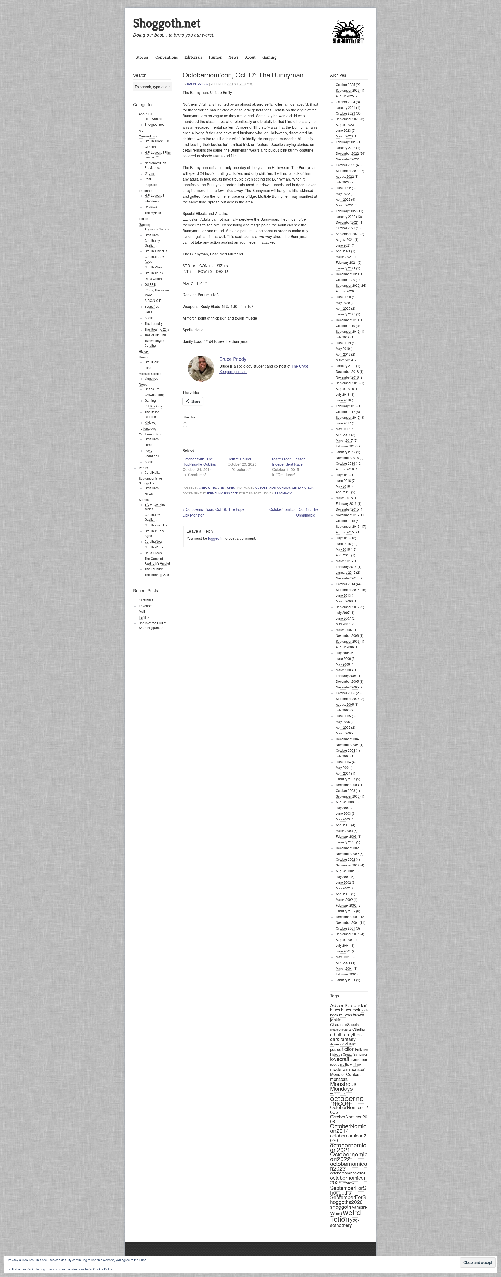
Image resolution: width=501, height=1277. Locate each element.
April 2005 (343, 727)
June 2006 (343, 658)
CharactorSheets (344, 1024)
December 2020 (347, 274)
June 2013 (343, 595)
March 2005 (344, 733)
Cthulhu (358, 1029)
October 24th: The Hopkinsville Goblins (199, 461)
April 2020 (343, 308)
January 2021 (345, 268)
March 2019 (344, 360)
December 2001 (347, 916)
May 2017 (343, 429)
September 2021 (348, 233)
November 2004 (347, 744)
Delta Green (153, 278)
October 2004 (345, 750)
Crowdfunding (155, 394)
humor (362, 1054)
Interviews (152, 201)
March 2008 (344, 601)
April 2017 (343, 434)
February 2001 (346, 974)
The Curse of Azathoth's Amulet (157, 560)
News (233, 57)
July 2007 (343, 612)
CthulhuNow (153, 267)
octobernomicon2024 (347, 1173)
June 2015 (343, 543)
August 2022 (345, 176)
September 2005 (348, 698)
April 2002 (343, 893)
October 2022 (345, 165)
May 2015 (343, 549)
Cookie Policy (103, 1269)
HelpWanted (153, 118)
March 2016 (344, 497)
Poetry (143, 467)
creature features (340, 1030)
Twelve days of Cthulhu (155, 342)
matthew (346, 1064)
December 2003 (347, 784)
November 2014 (347, 578)
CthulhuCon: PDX (157, 141)
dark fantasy (343, 1039)
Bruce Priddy (197, 84)
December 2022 (347, 153)
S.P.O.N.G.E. (153, 300)
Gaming (269, 57)
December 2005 (347, 681)
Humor (215, 57)
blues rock (350, 1010)
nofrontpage (147, 428)
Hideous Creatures (343, 1054)
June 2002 (343, 882)
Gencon (150, 146)
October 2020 (345, 279)
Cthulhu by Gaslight (152, 242)
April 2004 (343, 773)
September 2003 (348, 796)
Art (141, 130)
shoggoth (340, 1206)
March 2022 (344, 205)
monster (357, 1069)
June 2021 (343, 245)
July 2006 (343, 652)
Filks (148, 367)
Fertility (144, 617)
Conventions (166, 57)
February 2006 (346, 675)
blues (335, 1010)
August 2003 (345, 802)
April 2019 (343, 354)
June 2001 (343, 951)
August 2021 (345, 239)
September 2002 (348, 865)
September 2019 (348, 331)
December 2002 (347, 848)
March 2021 (344, 256)
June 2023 (343, 130)
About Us (145, 114)
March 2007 (344, 629)
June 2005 (343, 716)
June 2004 (343, 761)
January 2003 (345, 842)
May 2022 (343, 193)
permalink (214, 493)
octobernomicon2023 (348, 1165)
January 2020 (345, 314)
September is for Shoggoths (150, 480)
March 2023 (344, 136)
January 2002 (345, 911)
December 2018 (347, 371)
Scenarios (152, 456)
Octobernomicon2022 (348, 1156)
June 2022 (343, 187)
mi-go (357, 1064)
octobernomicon (347, 1100)
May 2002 (343, 888)
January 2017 (345, 451)
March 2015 (344, 561)
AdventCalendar (348, 1005)
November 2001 (347, 922)
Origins (150, 173)
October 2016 (345, 463)
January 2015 (345, 572)
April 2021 (343, 251)
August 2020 (345, 291)
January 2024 (345, 107)
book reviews (341, 1014)
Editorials (193, 57)
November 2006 (347, 635)
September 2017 (348, 417)
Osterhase (146, 600)
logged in (215, 538)
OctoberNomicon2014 (348, 1128)
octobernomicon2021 (348, 1147)
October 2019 (345, 325)
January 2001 (345, 980)
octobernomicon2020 (348, 1137)
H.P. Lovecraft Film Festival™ (158, 154)
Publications (153, 406)
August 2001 (345, 939)
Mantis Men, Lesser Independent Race (288, 461)
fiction (348, 1048)
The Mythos (153, 212)
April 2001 (343, 962)
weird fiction (302, 487)
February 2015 (346, 566)
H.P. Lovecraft (154, 195)
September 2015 (348, 526)
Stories (142, 57)
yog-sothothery (344, 1222)
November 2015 (347, 515)
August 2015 (345, 532)
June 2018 (343, 400)
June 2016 (343, 480)
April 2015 (343, 555)
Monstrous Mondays (343, 1086)
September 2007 (348, 606)
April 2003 (343, 825)
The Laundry (154, 323)
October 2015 (345, 520)
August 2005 (345, 704)
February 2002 (346, 905)
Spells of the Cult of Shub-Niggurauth (152, 625)
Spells (149, 317)
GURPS (150, 284)
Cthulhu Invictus (156, 251)
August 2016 (345, 469)
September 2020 (348, 285)
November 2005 (347, 687)
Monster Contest (345, 1074)
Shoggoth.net (167, 23)
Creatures (207, 487)
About (250, 57)
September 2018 (348, 383)
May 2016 (343, 486)
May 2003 (343, 819)
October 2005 (345, 693)
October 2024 (345, 101)
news (148, 450)
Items (148, 444)
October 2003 (345, 790)
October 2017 (345, 411)
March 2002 (344, 899)
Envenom (146, 605)
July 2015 (343, 538)
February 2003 (346, 836)
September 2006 (348, 641)
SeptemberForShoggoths (348, 1190)
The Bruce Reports (152, 414)
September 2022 (348, 170)
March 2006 (344, 670)
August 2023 (345, 124)
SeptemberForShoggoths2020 (348, 1200)
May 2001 (343, 957)
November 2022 (347, 159)
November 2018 (347, 377)
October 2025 (345, 84)
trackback (283, 493)
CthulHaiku (152, 361)
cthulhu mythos (346, 1034)
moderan (339, 1069)
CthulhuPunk (154, 273)
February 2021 (346, 262)
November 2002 (347, 853)
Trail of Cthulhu (155, 335)
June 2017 (343, 423)
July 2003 (343, 807)
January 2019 (345, 365)
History (144, 351)
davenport (337, 1043)
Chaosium (152, 389)
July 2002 (343, 876)
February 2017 (346, 446)
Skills (148, 312)
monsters (339, 1079)
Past (148, 179)
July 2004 (343, 756)
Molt (142, 611)
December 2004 (347, 738)
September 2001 (348, 934)
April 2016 (343, 492)
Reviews (151, 207)
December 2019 (347, 319)
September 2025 (348, 90)
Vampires (151, 378)
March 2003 (344, 830)
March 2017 (344, 440)
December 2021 (347, 222)
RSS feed (231, 493)
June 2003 (343, 813)
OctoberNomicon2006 (348, 1118)
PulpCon (151, 184)
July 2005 (343, 710)
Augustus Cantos (157, 229)
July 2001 (343, 945)
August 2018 (345, 388)
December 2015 (347, 509)
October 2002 (345, 859)
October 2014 (345, 583)
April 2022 (343, 199)
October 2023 (345, 113)
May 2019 (343, 348)
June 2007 (343, 618)
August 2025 (345, 96)
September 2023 (348, 119)
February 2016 (346, 503)
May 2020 (343, 302)
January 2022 (345, 216)
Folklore (361, 1049)
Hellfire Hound (239, 458)
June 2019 (343, 342)
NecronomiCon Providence (155, 165)
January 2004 (345, 779)
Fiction (143, 218)
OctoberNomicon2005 (272, 487)
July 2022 (343, 182)
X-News (150, 422)
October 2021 (345, 228)
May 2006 (343, 664)
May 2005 (343, 721)
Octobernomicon (150, 434)
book (364, 1010)
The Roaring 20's (157, 329)
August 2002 (345, 870)
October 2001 (345, 928)
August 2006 (345, 647)
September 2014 (348, 589)
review (348, 1183)
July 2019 (343, 337)
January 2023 (345, 147)
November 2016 (347, 457)
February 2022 (346, 210)
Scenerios (152, 306)
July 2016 (343, 474)
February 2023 (346, 142)
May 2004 (343, 767)
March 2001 (344, 968)
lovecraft (339, 1059)
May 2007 (343, 624)
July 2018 (343, 394)
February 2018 (346, 406)
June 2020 (343, 297)
